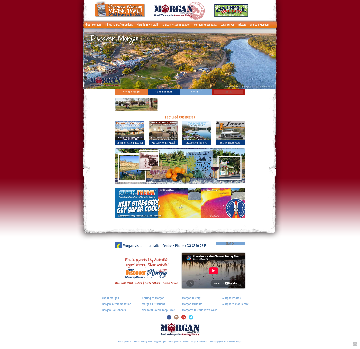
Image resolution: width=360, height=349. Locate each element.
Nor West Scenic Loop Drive (158, 310)
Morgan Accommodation (176, 24)
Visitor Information (163, 92)
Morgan (128, 342)
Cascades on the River (196, 143)
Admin (178, 342)
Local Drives (227, 24)
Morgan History (191, 298)
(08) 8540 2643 (196, 246)
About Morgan (93, 24)
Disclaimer (168, 342)
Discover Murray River (143, 342)
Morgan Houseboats (205, 24)
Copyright (158, 342)
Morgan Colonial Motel (163, 143)
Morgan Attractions (153, 304)
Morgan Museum (259, 24)
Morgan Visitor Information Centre (148, 246)
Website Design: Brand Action (195, 342)
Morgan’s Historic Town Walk (199, 310)
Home (120, 342)
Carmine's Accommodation (129, 143)
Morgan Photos (231, 298)
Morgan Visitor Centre (235, 304)
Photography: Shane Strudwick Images (226, 342)
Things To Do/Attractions (119, 24)
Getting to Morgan (131, 92)
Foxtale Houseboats (230, 143)
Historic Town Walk (147, 24)
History (242, 24)
